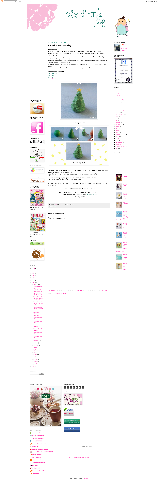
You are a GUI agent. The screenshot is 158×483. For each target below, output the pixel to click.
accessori (118, 89)
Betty (124, 44)
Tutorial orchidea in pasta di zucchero (125, 195)
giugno (35, 352)
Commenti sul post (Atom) (59, 293)
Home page (79, 290)
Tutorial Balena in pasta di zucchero (125, 257)
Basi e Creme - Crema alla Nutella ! (36, 314)
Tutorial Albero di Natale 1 (37, 337)
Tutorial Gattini (125, 184)
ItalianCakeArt (119, 124)
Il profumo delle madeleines (39, 470)
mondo (117, 130)
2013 (33, 282)
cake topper (118, 98)
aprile (35, 357)
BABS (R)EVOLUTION (37, 441)
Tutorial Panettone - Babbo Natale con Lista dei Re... (38, 308)
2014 (33, 280)
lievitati (117, 126)
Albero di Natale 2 (53, 75)
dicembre (35, 284)
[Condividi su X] (69, 204)
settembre (36, 345)
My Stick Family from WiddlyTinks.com (79, 457)
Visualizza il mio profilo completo (124, 48)
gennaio (35, 363)
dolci (117, 116)
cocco (117, 106)
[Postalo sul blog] (67, 204)
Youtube (94, 194)
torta (117, 148)
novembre (36, 340)
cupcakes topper (120, 114)
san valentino (119, 142)
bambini (118, 93)
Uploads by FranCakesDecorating (40, 449)
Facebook (88, 194)
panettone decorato (120, 134)
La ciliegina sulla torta (37, 468)
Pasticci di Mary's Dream (38, 438)
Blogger (86, 478)
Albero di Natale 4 (53, 79)
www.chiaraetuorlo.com (38, 435)
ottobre (35, 343)
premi (117, 140)
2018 (33, 273)
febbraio (35, 361)
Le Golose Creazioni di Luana (39, 443)
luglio (35, 350)
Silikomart (118, 144)
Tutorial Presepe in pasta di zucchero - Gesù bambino (38, 293)
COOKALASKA (35, 473)
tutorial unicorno (125, 202)
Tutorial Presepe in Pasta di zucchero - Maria (38, 303)
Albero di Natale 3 (52, 77)
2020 (33, 268)
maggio (35, 354)
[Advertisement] (79, 274)
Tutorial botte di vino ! (125, 176)
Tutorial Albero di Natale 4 (37, 325)
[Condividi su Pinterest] (72, 204)
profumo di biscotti (37, 454)
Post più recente (52, 290)
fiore (117, 118)
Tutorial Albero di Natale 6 (37, 318)
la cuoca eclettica (36, 433)
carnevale (118, 102)
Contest (117, 108)
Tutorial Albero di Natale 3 (37, 329)
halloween (118, 122)
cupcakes (118, 112)
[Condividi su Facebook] (71, 204)
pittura (117, 138)
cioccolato (118, 104)
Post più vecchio (106, 290)
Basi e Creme (119, 96)
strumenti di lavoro (120, 146)
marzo (35, 359)
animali (117, 91)
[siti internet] (72, 432)
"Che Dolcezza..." (36, 465)
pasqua (117, 136)
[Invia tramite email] (65, 204)
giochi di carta (35, 446)
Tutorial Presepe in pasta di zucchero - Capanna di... (38, 288)
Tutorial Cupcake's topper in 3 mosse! (125, 225)
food (117, 120)
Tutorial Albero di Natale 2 (37, 333)
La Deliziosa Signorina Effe (38, 462)
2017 (33, 275)
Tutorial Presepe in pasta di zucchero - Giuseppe (38, 298)
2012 (33, 366)
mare (117, 128)
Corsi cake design (120, 110)
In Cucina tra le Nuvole (38, 460)
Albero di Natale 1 (52, 73)
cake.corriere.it (119, 100)
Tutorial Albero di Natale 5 (37, 322)
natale (54, 206)
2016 (33, 277)
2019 (33, 270)
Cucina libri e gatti (36, 457)
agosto (35, 347)
